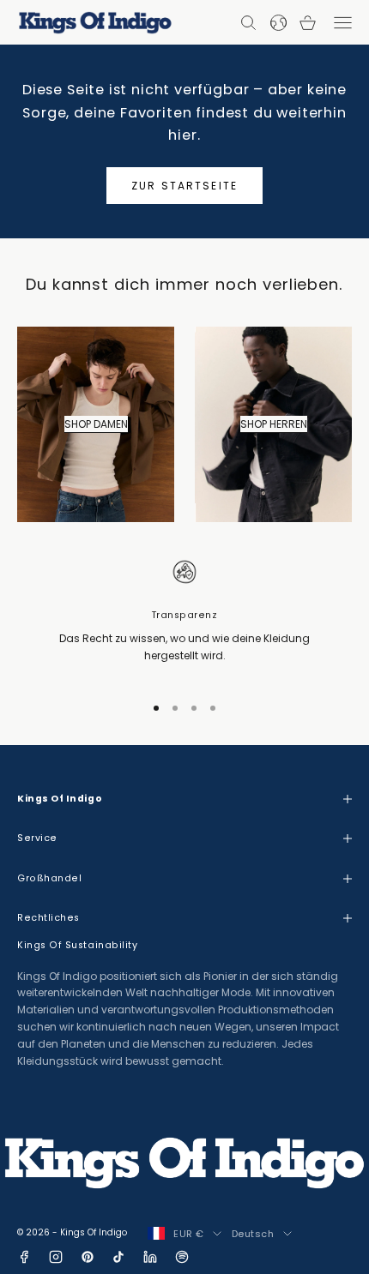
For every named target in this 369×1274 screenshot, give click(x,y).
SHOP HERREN (273, 424)
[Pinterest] (87, 1257)
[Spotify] (182, 1257)
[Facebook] (24, 1257)
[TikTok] (118, 1257)
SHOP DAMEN (96, 424)
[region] (184, 617)
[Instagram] (56, 1257)
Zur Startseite (184, 185)
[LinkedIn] (150, 1257)
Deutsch (253, 1234)
